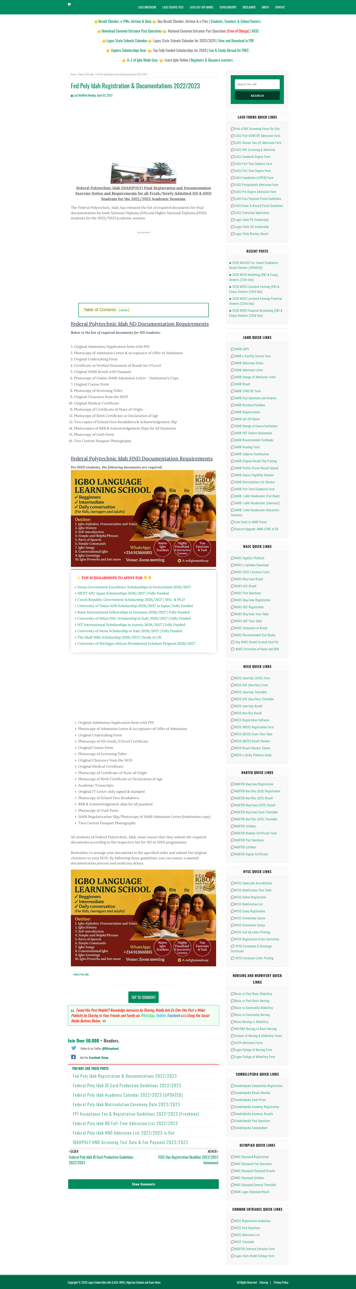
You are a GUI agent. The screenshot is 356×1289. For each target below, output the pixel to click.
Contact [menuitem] (280, 7)
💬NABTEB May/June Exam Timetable (254, 812)
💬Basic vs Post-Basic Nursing (250, 1000)
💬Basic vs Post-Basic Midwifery (251, 993)
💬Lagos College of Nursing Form (251, 1049)
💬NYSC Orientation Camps (248, 925)
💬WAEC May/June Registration (251, 600)
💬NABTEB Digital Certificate (249, 854)
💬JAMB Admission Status (247, 363)
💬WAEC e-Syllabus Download (249, 565)
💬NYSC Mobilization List (247, 904)
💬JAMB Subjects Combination (250, 454)
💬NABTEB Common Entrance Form (253, 1248)
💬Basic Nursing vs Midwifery (249, 1021)
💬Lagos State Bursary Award (249, 233)
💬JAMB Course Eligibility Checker (252, 475)
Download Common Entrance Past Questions (132, 31)
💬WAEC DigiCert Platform (248, 558)
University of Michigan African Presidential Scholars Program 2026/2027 (136, 643)
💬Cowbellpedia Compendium (249, 1127)
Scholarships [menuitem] (228, 7)
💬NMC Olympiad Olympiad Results (253, 1170)
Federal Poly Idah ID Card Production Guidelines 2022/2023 (127, 1085)
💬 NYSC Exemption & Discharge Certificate (251, 948)
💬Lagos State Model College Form (252, 1255)
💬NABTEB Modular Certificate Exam (254, 833)
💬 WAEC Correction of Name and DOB (255, 649)
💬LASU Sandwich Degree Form (251, 156)
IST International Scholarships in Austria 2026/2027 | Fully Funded (131, 624)
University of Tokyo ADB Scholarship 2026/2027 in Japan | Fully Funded (135, 606)
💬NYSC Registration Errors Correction (255, 939)
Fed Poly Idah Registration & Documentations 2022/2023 (125, 1076)
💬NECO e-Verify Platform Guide (251, 755)
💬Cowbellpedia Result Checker (251, 1092)
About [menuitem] (265, 7)
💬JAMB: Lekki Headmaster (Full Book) (255, 496)
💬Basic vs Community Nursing (250, 1014)
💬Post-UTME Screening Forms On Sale (255, 128)
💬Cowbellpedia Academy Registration (255, 1106)
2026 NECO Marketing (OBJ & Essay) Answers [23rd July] (253, 277)
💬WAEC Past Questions (246, 593)
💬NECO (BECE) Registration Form (252, 727)
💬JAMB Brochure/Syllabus (248, 405)
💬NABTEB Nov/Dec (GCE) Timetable (254, 819)
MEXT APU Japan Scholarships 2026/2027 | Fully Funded (123, 593)
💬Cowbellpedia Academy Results (252, 1113)
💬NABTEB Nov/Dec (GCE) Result (252, 798)
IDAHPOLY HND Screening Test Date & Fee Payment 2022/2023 (130, 1142)
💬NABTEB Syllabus (243, 826)
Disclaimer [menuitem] (249, 7)
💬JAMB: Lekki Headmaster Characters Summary (255, 512)
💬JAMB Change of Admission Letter (253, 377)
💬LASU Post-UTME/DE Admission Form (255, 135)
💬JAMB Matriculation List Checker (253, 482)
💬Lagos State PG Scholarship (250, 219)
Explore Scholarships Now (128, 50)
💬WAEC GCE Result (243, 586)
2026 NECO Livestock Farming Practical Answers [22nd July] (255, 301)
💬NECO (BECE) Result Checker (250, 741)
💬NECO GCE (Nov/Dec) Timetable (252, 699)
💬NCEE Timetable (242, 1241)
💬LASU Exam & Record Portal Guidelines (257, 205)
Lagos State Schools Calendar (127, 40)
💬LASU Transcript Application (250, 212)
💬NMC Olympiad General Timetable (253, 1184)
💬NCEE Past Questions (245, 1227)
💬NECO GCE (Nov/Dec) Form (249, 685)
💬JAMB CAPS (240, 349)
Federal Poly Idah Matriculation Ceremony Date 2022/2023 (126, 1104)
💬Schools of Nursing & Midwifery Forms (256, 1035)
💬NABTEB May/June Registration (252, 784)
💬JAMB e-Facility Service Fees (251, 356)
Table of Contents (106, 309)
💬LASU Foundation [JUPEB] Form (252, 177)
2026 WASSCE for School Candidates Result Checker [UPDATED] (253, 265)
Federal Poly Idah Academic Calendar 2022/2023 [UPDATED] (128, 1095)
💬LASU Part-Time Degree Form (251, 170)
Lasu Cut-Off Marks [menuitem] (201, 7)
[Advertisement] (143, 133)
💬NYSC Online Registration (248, 897)
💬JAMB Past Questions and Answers (254, 398)
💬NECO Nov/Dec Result (246, 713)
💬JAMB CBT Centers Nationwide (251, 433)
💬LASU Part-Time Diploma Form (251, 163)
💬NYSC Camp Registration (248, 911)
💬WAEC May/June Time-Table (250, 614)
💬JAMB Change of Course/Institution (254, 426)
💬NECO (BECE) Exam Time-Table (252, 734)
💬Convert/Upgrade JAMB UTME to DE (255, 529)
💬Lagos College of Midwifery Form (253, 1056)
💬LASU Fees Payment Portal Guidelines (256, 198)
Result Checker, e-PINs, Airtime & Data (124, 21)
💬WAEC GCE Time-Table (246, 621)
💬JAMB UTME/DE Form (246, 391)
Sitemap (263, 1282)
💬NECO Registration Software (250, 720)
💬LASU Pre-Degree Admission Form (253, 191)
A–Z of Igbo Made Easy (142, 60)
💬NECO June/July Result (246, 706)
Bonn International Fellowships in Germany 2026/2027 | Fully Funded (133, 612)
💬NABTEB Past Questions (247, 840)
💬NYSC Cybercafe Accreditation (251, 883)
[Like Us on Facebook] (73, 1056)
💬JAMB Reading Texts (245, 447)
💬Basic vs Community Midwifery (252, 1007)
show (124, 310)
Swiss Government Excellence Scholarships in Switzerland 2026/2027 (134, 587)
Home (73, 74)
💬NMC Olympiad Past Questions (251, 1163)
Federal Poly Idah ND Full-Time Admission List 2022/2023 (125, 1123)
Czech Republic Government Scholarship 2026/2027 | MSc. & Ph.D (131, 599)
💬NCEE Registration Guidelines (251, 1220)
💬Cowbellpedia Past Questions (250, 1120)
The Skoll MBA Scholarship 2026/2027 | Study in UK (119, 637)
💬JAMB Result (240, 384)
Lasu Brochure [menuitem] (147, 7)
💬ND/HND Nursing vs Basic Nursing (254, 1028)
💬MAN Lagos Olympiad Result (250, 1191)
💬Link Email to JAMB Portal (249, 522)
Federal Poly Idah (86, 74)
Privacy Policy (281, 1282)
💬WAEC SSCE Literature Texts (250, 572)
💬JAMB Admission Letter (247, 370)
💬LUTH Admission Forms (247, 1042)
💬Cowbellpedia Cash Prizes (248, 1099)
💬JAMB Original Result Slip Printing (254, 461)
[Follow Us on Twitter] (73, 1047)
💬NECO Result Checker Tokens (250, 748)
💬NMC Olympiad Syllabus (247, 1177)
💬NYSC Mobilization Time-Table (251, 890)
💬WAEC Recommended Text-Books (253, 635)
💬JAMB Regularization (245, 412)
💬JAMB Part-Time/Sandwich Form (253, 489)
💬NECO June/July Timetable (249, 692)
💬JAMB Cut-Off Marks (245, 419)
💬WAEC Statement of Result (249, 628)
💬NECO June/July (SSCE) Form (250, 678)
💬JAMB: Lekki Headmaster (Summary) (255, 503)
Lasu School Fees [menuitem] (173, 7)
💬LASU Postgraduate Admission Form (255, 184)
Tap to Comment (143, 997)
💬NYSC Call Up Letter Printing (250, 932)
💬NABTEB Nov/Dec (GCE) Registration (255, 791)
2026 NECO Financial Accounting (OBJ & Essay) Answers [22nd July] (256, 313)
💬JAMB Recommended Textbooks (252, 440)
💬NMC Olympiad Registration (250, 1156)
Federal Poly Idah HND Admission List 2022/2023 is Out (124, 1133)
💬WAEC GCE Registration (247, 607)
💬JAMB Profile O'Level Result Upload (254, 468)
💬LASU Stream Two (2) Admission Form (256, 142)
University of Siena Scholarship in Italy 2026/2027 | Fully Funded (129, 631)
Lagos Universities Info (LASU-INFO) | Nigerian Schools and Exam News (124, 1282)
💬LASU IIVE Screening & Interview (253, 149)
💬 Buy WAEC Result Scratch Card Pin (255, 642)
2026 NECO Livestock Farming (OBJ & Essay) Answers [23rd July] (254, 289)
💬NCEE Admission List (245, 1234)
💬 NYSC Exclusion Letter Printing (252, 958)
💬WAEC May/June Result (247, 579)
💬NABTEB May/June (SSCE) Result (253, 805)
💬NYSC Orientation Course (248, 918)
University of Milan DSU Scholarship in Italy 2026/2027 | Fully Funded (134, 618)
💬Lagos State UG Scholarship (250, 226)
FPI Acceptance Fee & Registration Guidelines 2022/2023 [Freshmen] (136, 1114)
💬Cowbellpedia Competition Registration (257, 1085)
